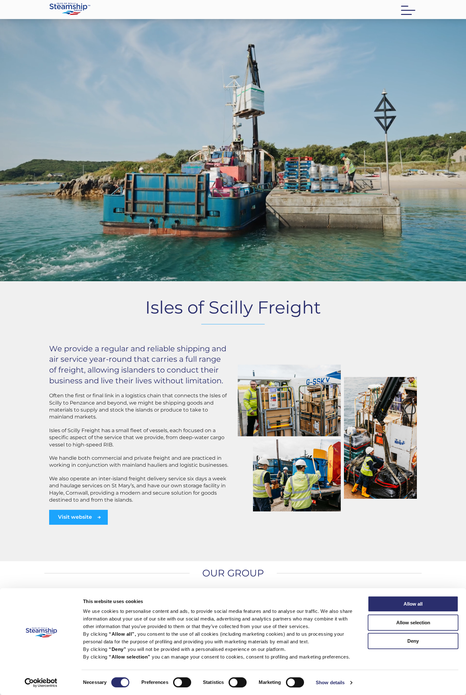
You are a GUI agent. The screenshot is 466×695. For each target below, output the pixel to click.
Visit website (75, 517)
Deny (413, 641)
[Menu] (408, 10)
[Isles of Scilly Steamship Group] (138, 10)
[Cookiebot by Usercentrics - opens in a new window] (41, 682)
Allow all (413, 604)
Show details (330, 682)
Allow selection (413, 622)
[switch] (182, 682)
